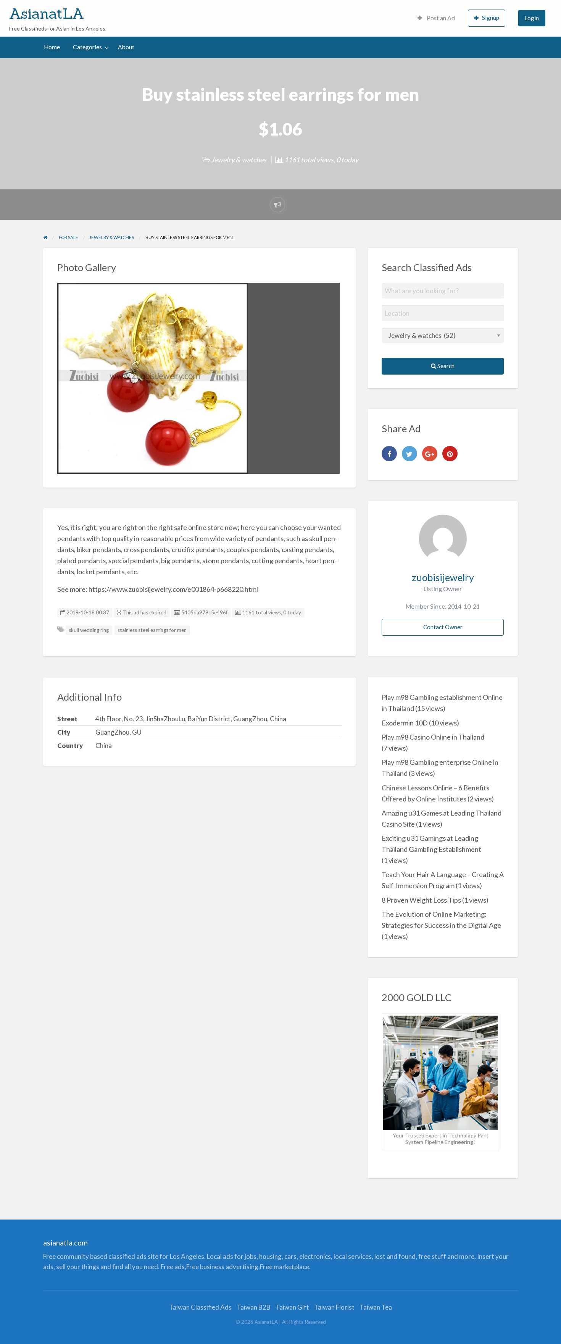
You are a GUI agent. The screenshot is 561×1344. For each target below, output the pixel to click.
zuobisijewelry (443, 577)
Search (445, 365)
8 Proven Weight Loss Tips (421, 900)
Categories (87, 47)
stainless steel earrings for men (152, 630)
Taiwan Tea (375, 1307)
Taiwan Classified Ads (200, 1307)
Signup (490, 17)
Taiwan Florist (334, 1307)
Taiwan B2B (254, 1307)
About (126, 47)
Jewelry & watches (238, 159)
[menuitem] (436, 18)
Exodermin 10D (405, 723)
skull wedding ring (89, 630)
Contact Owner (443, 627)
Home (52, 47)
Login (531, 18)
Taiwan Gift (292, 1307)
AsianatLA (46, 13)
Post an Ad (440, 18)
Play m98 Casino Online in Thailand (433, 737)
